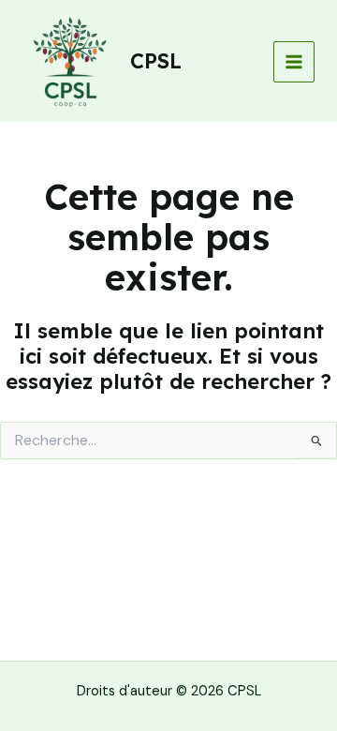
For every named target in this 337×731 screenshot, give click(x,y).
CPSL (156, 60)
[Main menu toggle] (294, 61)
